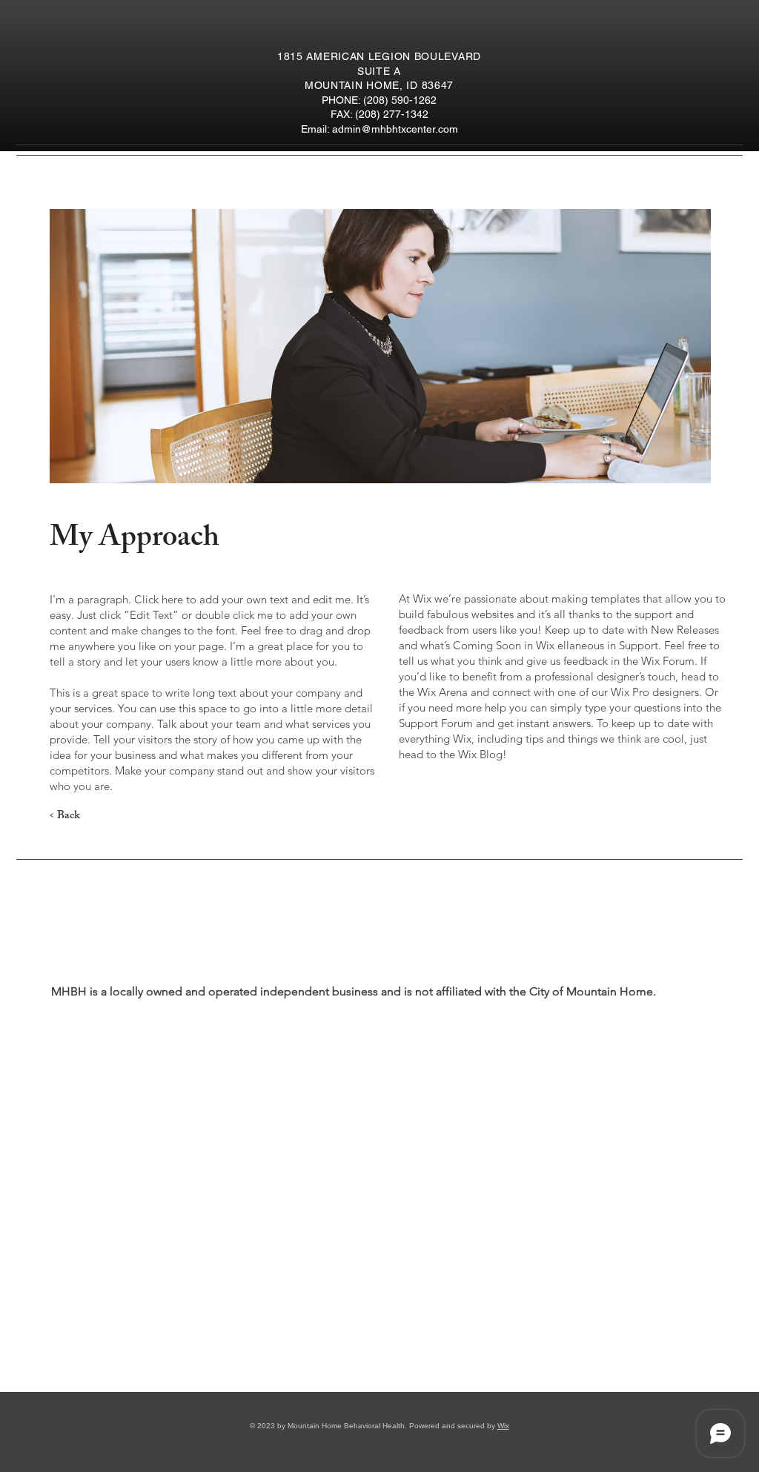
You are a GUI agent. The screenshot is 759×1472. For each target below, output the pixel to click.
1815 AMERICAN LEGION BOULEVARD (379, 56)
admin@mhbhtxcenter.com (395, 129)
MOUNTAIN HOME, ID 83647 (379, 85)
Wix (503, 1426)
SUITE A (379, 71)
